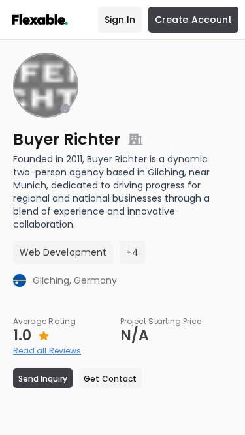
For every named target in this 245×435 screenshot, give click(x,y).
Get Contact (110, 378)
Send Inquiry (43, 378)
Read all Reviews (47, 350)
